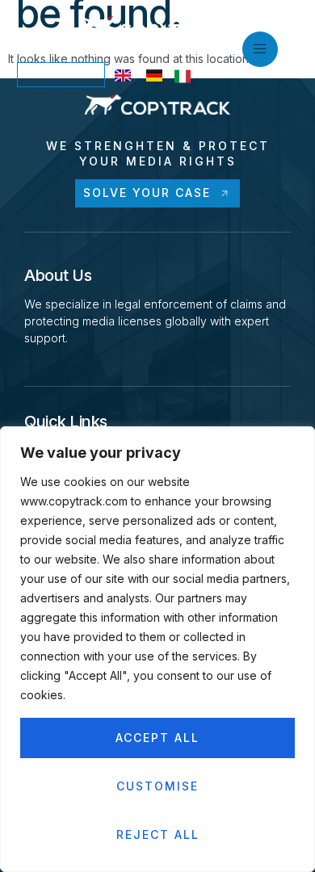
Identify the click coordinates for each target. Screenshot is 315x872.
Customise (157, 786)
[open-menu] (260, 49)
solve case (61, 74)
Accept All (158, 737)
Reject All (158, 834)
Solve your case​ (147, 192)
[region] (157, 649)
